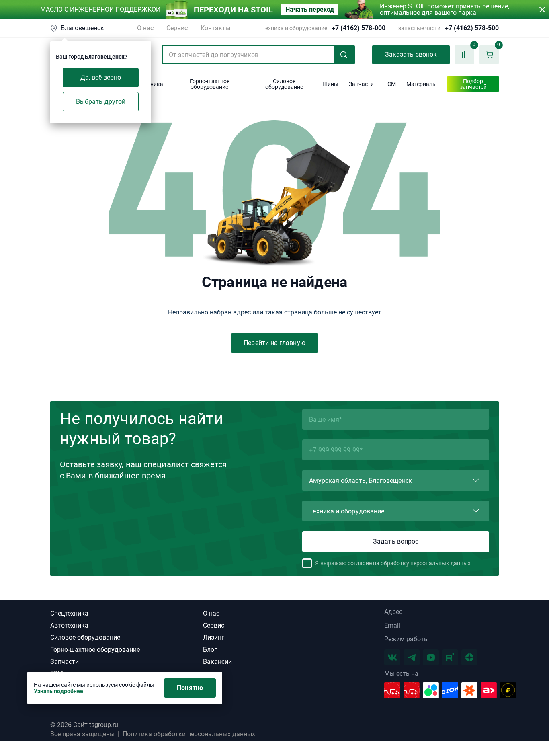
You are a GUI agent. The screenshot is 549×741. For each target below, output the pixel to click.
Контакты (215, 28)
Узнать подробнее (58, 691)
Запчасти (64, 661)
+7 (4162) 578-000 (358, 28)
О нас (145, 28)
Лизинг (213, 637)
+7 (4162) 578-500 (472, 28)
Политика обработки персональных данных (189, 734)
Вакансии (217, 661)
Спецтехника (69, 613)
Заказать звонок (411, 54)
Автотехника (69, 625)
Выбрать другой (100, 101)
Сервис (177, 28)
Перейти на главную (274, 343)
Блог (210, 649)
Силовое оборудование (85, 637)
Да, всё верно (100, 77)
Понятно (190, 688)
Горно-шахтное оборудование (95, 649)
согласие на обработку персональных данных (409, 563)
